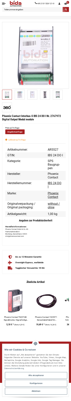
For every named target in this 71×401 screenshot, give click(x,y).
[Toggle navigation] (4, 3)
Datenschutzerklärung (14, 368)
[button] (59, 4)
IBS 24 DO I (54, 184)
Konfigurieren (36, 383)
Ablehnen (36, 391)
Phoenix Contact (53, 195)
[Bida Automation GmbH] (15, 3)
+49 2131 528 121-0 (45, 3)
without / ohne (54, 205)
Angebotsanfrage (14, 132)
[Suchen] (66, 9)
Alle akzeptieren (36, 375)
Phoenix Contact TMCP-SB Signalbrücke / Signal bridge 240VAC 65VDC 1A (15, 319)
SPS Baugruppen (54, 164)
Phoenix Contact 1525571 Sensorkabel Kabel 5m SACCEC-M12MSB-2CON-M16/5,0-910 (46, 319)
